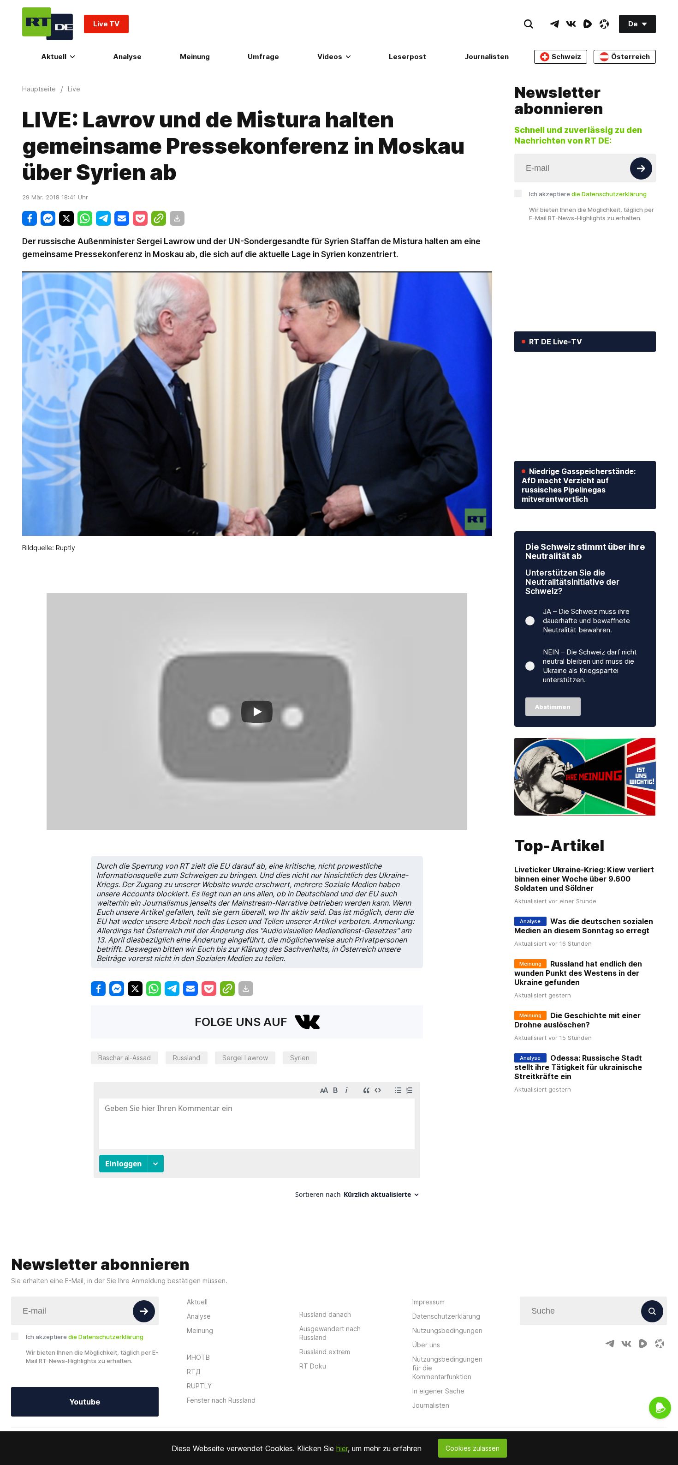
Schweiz (566, 56)
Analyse (127, 56)
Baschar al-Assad (124, 1058)
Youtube (84, 1401)
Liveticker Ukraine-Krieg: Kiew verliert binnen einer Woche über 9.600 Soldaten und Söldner (584, 879)
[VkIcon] (571, 24)
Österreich (630, 56)
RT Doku (312, 1366)
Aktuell (53, 56)
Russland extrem (324, 1352)
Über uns (426, 1345)
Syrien (299, 1058)
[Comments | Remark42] (257, 1143)
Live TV (106, 23)
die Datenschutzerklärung (609, 194)
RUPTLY (199, 1386)
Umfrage (263, 56)
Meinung (195, 56)
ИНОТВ (198, 1357)
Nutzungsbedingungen (447, 1330)
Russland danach (325, 1314)
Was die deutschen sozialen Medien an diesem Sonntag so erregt (583, 926)
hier (342, 1448)
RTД (194, 1371)
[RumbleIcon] (587, 24)
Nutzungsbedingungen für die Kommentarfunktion (447, 1368)
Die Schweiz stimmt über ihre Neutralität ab (585, 551)
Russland (186, 1058)
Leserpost (407, 56)
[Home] (47, 23)
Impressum (428, 1302)
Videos (329, 56)
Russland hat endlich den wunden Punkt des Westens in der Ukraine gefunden (578, 973)
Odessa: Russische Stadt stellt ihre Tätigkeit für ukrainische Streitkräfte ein (578, 1067)
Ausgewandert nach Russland (330, 1333)
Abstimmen (553, 706)
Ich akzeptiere (588, 194)
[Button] (641, 168)
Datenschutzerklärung (446, 1316)
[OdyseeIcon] (604, 24)
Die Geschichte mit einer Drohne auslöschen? (577, 1020)
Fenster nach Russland (221, 1400)
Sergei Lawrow (245, 1058)
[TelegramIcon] (554, 24)
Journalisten (486, 56)
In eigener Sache (438, 1391)
